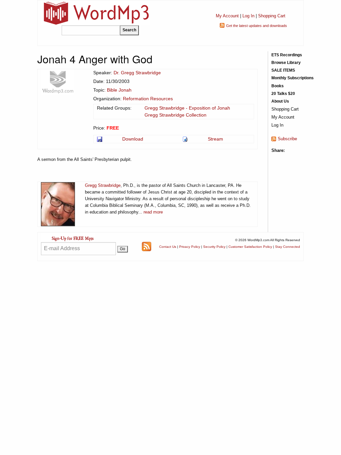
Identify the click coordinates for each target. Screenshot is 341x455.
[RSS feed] (146, 246)
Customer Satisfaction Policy (250, 246)
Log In (248, 15)
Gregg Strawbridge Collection (175, 115)
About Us (280, 101)
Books (277, 86)
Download (132, 139)
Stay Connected (287, 246)
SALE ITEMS (283, 70)
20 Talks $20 (283, 93)
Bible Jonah (119, 90)
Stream (215, 139)
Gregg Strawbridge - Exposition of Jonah (187, 108)
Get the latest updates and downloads (256, 26)
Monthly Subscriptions (292, 78)
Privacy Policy (189, 246)
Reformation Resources (148, 98)
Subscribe (287, 138)
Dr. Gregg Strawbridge (137, 72)
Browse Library (286, 62)
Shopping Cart (271, 15)
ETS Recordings (286, 55)
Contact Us (167, 246)
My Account (227, 15)
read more (153, 212)
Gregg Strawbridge (103, 185)
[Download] (100, 139)
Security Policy (214, 246)
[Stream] (185, 139)
